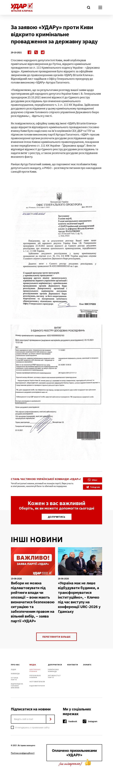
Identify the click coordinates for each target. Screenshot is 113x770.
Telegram (95, 487)
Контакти (72, 665)
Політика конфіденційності (22, 753)
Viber (94, 479)
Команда (15, 674)
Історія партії (14, 679)
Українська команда (53, 670)
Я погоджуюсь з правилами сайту (32, 727)
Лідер (13, 669)
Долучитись (56, 516)
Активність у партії (54, 676)
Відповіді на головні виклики (17, 686)
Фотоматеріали (37, 682)
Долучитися (55, 665)
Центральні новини (34, 670)
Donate (87, 665)
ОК (50, 719)
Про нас (15, 665)
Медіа (32, 665)
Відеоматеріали (37, 686)
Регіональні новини (35, 676)
